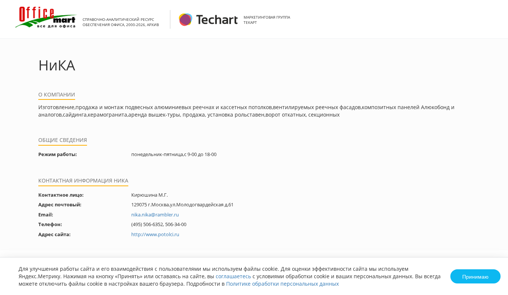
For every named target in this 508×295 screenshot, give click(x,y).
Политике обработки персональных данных (282, 283)
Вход (491, 23)
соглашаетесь (233, 276)
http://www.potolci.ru (155, 234)
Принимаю (475, 276)
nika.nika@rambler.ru (155, 214)
